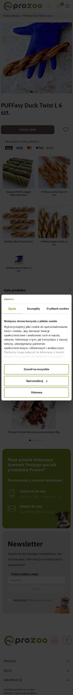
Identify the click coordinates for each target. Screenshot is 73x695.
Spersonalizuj (34, 380)
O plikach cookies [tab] (58, 308)
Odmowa (36, 392)
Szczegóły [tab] (33, 308)
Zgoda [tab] (12, 308)
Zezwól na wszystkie (36, 369)
